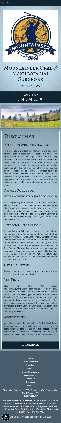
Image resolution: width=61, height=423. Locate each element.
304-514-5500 (35, 334)
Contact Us (30, 378)
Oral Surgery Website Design (23, 416)
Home (30, 358)
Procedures (30, 365)
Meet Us (30, 368)
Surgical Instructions (30, 371)
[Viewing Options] (6, 417)
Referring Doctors (30, 375)
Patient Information (30, 361)
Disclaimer (30, 344)
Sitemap (30, 385)
